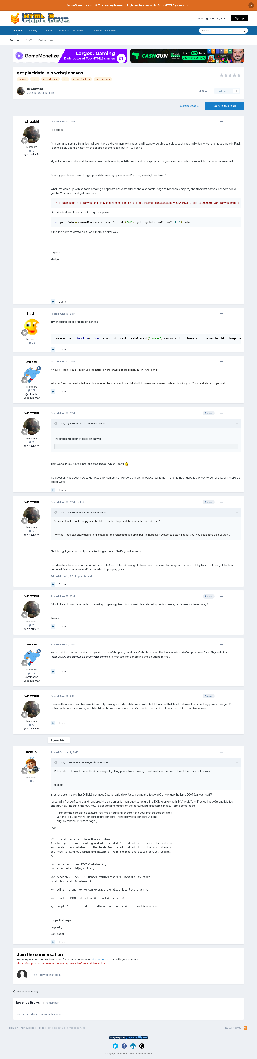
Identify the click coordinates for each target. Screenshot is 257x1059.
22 (33, 342)
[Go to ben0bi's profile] (31, 765)
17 (33, 150)
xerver (31, 361)
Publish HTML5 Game (103, 30)
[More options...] (221, 121)
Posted (63, 121)
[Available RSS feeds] (245, 1028)
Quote (62, 301)
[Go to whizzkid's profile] (21, 91)
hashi (31, 313)
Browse (17, 30)
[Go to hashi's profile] (31, 326)
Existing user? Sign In (212, 18)
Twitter (48, 30)
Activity (33, 30)
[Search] (244, 31)
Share (205, 91)
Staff (29, 40)
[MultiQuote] (53, 301)
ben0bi (32, 752)
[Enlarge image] (126, 463)
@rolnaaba (31, 394)
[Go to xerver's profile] (31, 374)
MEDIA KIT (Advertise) (71, 30)
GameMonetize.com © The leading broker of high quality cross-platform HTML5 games (125, 5)
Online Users (45, 40)
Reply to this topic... (49, 974)
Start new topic (189, 105)
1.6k (33, 390)
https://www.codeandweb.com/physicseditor (79, 656)
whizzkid (37, 88)
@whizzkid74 (32, 154)
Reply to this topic (224, 105)
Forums (14, 40)
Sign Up (239, 18)
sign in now (99, 959)
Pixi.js (51, 92)
